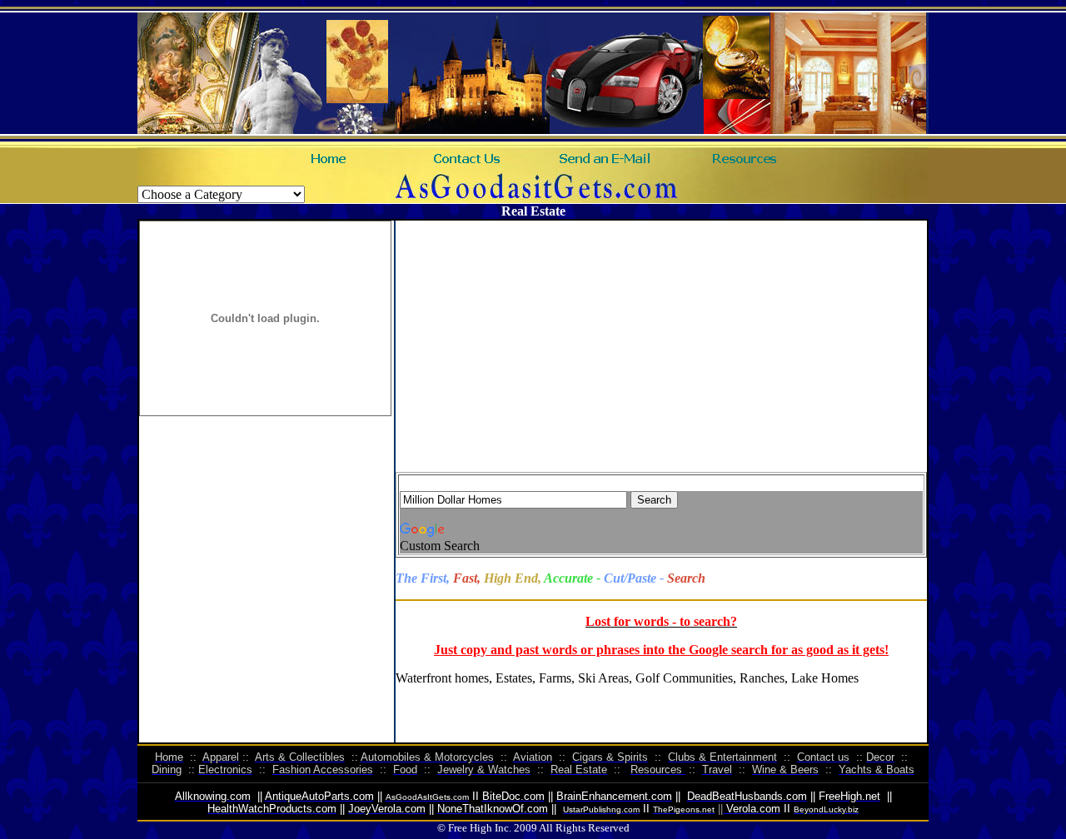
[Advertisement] (729, 352)
